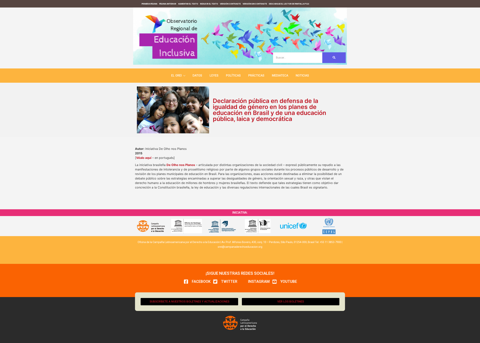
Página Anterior (167, 4)
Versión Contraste (230, 4)
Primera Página (149, 4)
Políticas (233, 75)
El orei (176, 75)
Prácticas (256, 75)
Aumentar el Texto (188, 4)
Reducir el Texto (209, 4)
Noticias (302, 75)
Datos (197, 75)
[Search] (334, 57)
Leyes (214, 75)
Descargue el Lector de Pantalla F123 (289, 4)
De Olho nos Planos (180, 165)
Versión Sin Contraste (255, 4)
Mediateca (280, 75)
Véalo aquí (143, 158)
